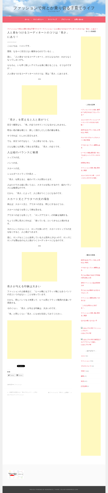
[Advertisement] (39, 100)
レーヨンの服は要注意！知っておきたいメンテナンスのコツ (90, 155)
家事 (82, 376)
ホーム (27, 19)
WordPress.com (72, 489)
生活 (82, 381)
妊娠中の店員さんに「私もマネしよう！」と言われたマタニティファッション (22, 394)
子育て (83, 371)
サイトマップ (52, 19)
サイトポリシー (38, 19)
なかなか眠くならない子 (89, 321)
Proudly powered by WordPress (41, 489)
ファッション (18, 384)
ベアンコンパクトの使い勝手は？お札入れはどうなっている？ (90, 112)
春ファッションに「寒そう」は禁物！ (59, 392)
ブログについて (86, 366)
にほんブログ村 (86, 333)
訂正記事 (84, 386)
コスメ (83, 356)
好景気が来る (85, 163)
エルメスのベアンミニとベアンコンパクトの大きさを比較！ (90, 122)
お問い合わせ (78, 19)
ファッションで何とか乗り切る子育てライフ (54, 7)
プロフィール (65, 19)
